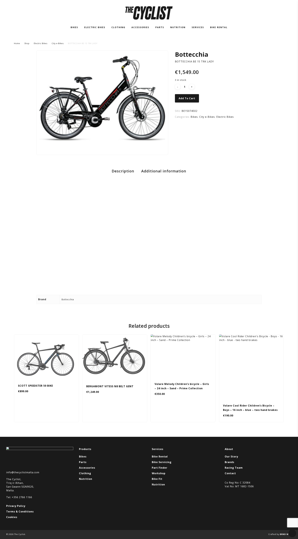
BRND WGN (286, 534)
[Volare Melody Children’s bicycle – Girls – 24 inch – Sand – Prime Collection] (183, 355)
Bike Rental (160, 456)
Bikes (194, 117)
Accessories (87, 467)
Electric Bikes (40, 43)
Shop (26, 43)
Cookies (11, 517)
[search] (274, 13)
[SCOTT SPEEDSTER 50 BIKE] (46, 356)
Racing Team (234, 467)
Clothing (85, 473)
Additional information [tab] (163, 171)
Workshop (158, 473)
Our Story (231, 456)
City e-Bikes (58, 43)
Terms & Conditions (20, 511)
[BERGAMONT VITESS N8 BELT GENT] (114, 357)
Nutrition (85, 479)
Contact (230, 473)
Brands (229, 462)
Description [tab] (123, 171)
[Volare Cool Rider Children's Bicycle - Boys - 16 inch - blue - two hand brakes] (251, 366)
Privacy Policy (15, 506)
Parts (82, 462)
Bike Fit (157, 479)
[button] (163, 418)
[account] (282, 13)
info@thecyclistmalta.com (22, 472)
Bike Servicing (162, 462)
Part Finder (159, 467)
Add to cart (187, 98)
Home (17, 43)
